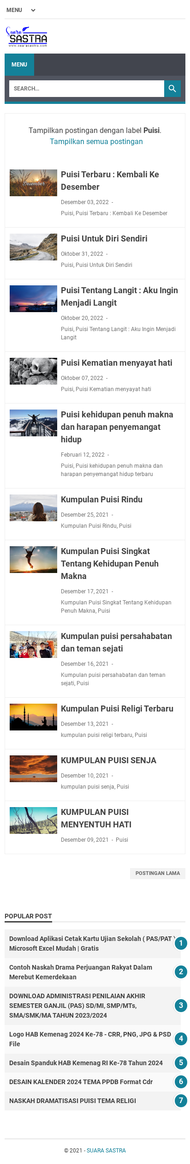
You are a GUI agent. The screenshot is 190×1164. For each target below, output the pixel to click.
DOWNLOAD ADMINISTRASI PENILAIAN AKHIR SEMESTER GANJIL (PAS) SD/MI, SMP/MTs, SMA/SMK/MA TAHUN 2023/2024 (77, 1005)
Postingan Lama (158, 873)
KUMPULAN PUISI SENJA (108, 760)
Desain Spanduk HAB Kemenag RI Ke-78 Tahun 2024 (86, 1063)
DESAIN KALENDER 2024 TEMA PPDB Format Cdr (81, 1082)
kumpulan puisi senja (87, 787)
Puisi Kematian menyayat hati (116, 363)
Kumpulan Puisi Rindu (101, 499)
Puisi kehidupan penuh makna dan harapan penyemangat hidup (117, 427)
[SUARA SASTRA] (26, 36)
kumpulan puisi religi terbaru (96, 735)
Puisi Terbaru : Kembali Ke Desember (121, 213)
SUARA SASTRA (106, 1150)
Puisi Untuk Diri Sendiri (104, 238)
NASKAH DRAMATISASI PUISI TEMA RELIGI (72, 1100)
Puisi (67, 213)
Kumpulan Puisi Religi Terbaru (117, 708)
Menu (19, 64)
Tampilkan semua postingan (96, 141)
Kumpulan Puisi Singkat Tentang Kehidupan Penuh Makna (110, 563)
